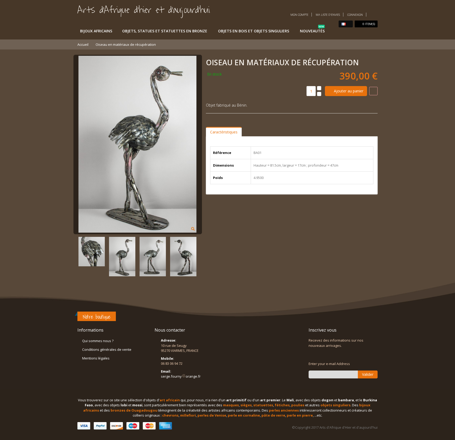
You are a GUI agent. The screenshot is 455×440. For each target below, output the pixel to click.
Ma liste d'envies (328, 15)
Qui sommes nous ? (97, 340)
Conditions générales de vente (106, 349)
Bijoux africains (96, 30)
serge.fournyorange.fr (181, 376)
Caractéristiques (224, 131)
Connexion (355, 15)
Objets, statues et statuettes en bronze (164, 30)
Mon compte (299, 15)
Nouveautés (312, 30)
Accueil (82, 44)
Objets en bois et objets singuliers (253, 30)
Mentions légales (96, 358)
